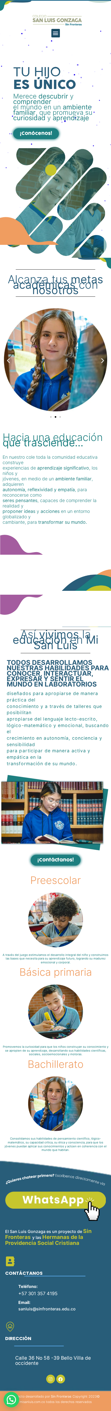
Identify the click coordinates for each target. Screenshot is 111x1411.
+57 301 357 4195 (38, 1293)
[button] (55, 33)
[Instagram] (50, 1379)
